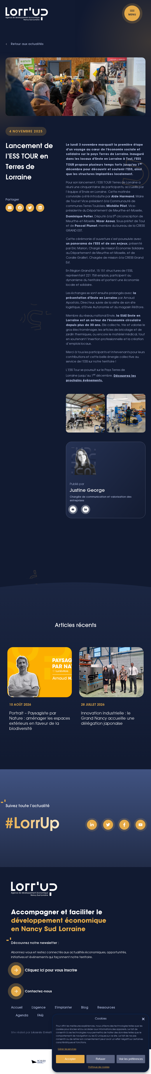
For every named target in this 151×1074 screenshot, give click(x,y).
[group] (40, 691)
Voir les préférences (131, 1058)
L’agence (38, 1007)
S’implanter (63, 1007)
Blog (84, 1007)
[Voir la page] (86, 509)
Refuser (100, 1058)
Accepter (70, 1058)
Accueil (16, 1007)
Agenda (22, 1015)
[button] (143, 1019)
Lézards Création (43, 1032)
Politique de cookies (98, 1067)
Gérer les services (67, 1049)
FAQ (40, 1015)
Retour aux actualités (27, 44)
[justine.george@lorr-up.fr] (74, 509)
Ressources (106, 1007)
